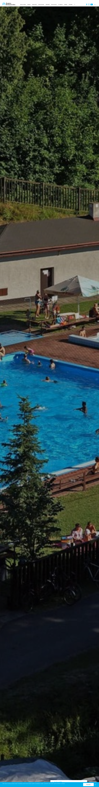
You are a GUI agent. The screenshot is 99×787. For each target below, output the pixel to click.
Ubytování (34, 4)
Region (29, 4)
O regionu (60, 4)
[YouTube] (91, 4)
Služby (65, 4)
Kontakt (70, 4)
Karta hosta (54, 4)
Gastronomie (41, 4)
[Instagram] (88, 4)
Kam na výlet (23, 4)
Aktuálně (48, 4)
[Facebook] (86, 4)
